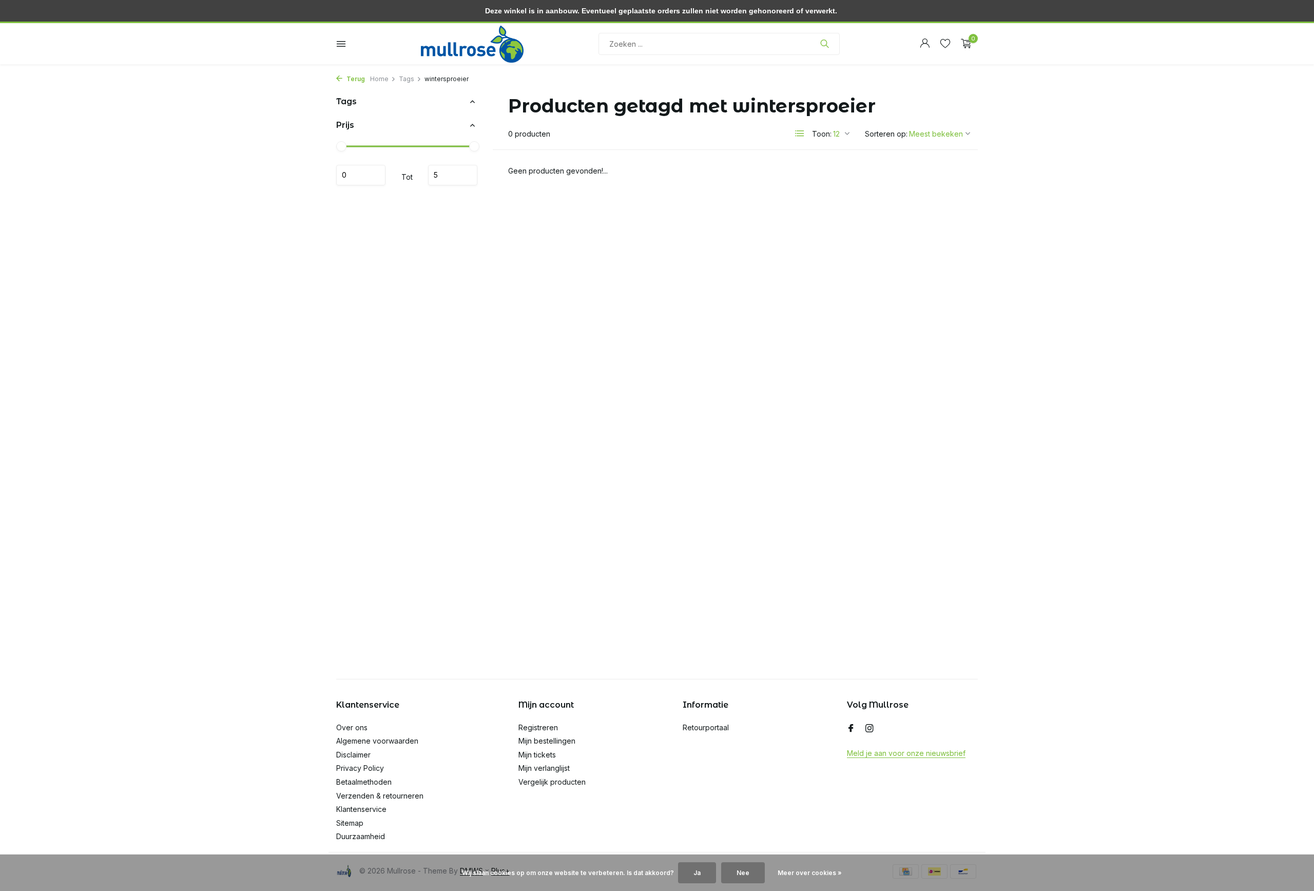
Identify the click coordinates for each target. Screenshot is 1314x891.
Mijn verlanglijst (544, 768)
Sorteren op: (886, 133)
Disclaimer (353, 754)
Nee (743, 873)
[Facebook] (851, 728)
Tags (406, 79)
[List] (799, 133)
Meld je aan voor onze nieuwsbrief (906, 753)
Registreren (538, 727)
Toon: (822, 133)
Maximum (452, 175)
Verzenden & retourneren (379, 795)
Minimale (360, 175)
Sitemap (349, 823)
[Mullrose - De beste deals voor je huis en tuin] (472, 43)
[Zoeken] (824, 44)
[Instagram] (869, 728)
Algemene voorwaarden (377, 740)
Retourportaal (706, 727)
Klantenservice (361, 809)
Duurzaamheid (360, 836)
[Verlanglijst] (945, 43)
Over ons (352, 727)
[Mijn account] (925, 43)
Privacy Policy (360, 768)
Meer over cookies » (810, 873)
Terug (355, 79)
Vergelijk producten (552, 782)
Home (379, 79)
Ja (697, 873)
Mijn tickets (537, 754)
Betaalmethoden (364, 782)
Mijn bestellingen (546, 740)
